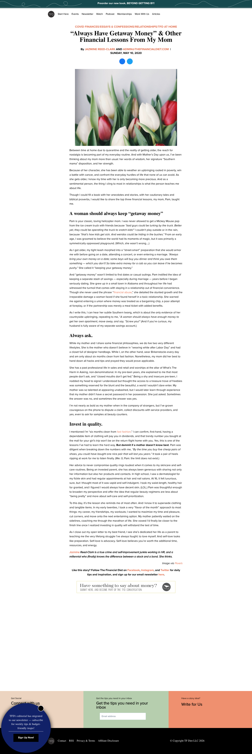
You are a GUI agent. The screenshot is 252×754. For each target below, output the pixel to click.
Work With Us (142, 14)
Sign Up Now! (26, 737)
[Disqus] (126, 641)
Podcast (110, 14)
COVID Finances (87, 26)
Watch (99, 14)
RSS (71, 740)
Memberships (124, 14)
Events (75, 14)
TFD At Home (167, 26)
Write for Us (192, 704)
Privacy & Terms (86, 740)
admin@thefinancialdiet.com (146, 49)
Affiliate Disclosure (108, 740)
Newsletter (87, 14)
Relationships (146, 26)
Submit (150, 716)
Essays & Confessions (117, 26)
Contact (62, 740)
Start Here (63, 14)
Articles (156, 14)
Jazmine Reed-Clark (100, 49)
